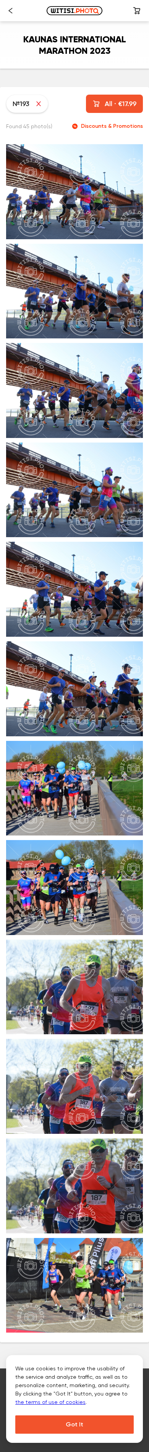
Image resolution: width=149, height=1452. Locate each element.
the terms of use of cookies (50, 1402)
